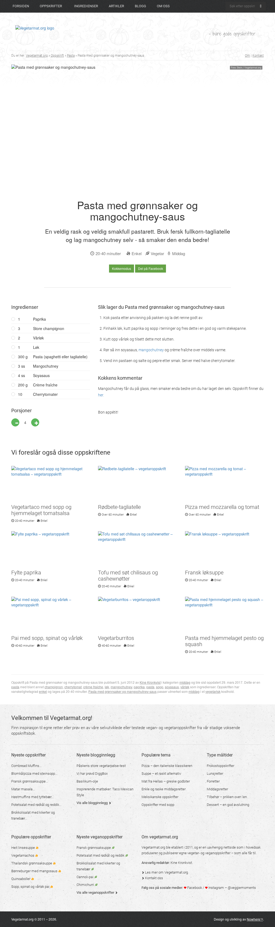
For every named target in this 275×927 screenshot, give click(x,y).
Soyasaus (34, 375)
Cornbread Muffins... (26, 766)
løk (107, 687)
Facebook (194, 888)
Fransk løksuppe (204, 572)
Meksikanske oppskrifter (160, 797)
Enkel (137, 253)
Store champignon (41, 328)
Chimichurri (86, 885)
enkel (43, 691)
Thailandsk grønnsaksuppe (32, 863)
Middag (178, 253)
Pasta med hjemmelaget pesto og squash (224, 641)
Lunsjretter (215, 774)
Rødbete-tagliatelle (119, 507)
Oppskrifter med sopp (158, 805)
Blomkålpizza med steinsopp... (34, 774)
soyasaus (172, 687)
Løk (28, 347)
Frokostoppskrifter (220, 766)
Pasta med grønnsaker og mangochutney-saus (122, 691)
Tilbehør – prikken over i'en (227, 797)
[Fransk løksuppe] (224, 549)
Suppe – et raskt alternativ (161, 774)
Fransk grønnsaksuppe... (29, 781)
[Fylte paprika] (50, 549)
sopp (159, 687)
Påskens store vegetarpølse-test (101, 766)
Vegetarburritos (116, 638)
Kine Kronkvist (150, 682)
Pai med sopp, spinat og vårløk (47, 638)
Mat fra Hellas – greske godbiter (166, 781)
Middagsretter (217, 789)
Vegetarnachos (23, 855)
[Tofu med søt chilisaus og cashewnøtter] (137, 549)
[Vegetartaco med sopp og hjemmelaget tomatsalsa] (50, 484)
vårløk (184, 687)
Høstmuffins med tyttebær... (32, 797)
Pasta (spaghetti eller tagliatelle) (53, 356)
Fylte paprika (26, 572)
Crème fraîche (37, 385)
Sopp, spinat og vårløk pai (30, 887)
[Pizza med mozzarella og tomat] (224, 484)
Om (247, 55)
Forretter (213, 781)
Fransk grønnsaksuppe (94, 848)
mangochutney (151, 350)
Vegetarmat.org (37, 55)
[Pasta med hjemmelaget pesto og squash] (224, 615)
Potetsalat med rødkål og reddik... (36, 805)
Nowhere (255, 919)
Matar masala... (23, 789)
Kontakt (258, 55)
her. (101, 395)
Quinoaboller (21, 879)
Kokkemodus (121, 268)
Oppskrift (57, 55)
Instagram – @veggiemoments (232, 888)
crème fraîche (93, 687)
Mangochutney (38, 366)
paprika (139, 687)
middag (184, 682)
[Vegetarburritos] (137, 615)
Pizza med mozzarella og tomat (222, 507)
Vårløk (31, 338)
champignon (54, 687)
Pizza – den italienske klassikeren (167, 766)
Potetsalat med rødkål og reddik (101, 855)
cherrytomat (73, 687)
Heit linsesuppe (23, 848)
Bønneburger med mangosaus (34, 871)
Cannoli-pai (85, 877)
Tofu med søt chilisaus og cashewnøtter (128, 575)
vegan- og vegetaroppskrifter (171, 727)
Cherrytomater (38, 394)
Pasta (71, 55)
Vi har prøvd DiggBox (92, 774)
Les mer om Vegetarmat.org (166, 872)
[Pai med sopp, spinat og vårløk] (50, 615)
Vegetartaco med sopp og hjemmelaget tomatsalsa (41, 510)
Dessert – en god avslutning (228, 805)
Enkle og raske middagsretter (164, 789)
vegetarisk (212, 691)
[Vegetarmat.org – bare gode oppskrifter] (34, 28)
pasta (15, 687)
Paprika (32, 319)
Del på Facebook (150, 268)
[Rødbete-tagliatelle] (137, 484)
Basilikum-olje (87, 781)
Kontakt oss (153, 878)
